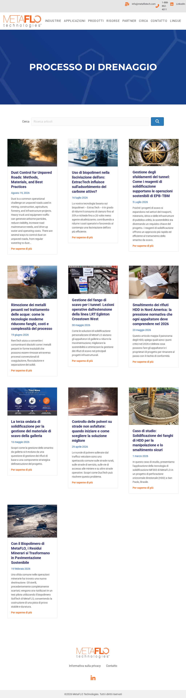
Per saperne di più (21, 248)
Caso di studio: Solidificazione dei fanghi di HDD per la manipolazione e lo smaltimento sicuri (153, 440)
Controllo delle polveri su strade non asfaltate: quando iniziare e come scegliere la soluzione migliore (92, 431)
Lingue (175, 21)
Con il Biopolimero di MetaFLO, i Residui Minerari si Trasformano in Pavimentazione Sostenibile (30, 553)
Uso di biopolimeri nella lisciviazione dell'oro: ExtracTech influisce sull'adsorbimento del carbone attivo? (91, 182)
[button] (157, 121)
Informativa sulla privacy (85, 666)
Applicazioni (74, 21)
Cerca (25, 121)
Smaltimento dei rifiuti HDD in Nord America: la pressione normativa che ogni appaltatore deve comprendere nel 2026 (152, 314)
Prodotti (96, 21)
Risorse (113, 21)
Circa (143, 21)
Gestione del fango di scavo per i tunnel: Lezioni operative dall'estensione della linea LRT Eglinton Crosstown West (93, 309)
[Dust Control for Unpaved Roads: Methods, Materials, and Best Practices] (32, 152)
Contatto (159, 21)
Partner (129, 21)
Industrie (53, 21)
